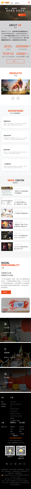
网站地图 (15, 484)
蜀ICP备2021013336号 (10, 479)
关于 (2, 3)
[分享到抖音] (11, 464)
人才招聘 (21, 434)
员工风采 (21, 429)
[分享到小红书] (20, 464)
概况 (6, 8)
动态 (11, 431)
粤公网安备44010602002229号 (10, 475)
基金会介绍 (4, 426)
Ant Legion (13, 401)
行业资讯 (12, 434)
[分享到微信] (7, 464)
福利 (20, 431)
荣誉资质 (23, 8)
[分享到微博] (15, 464)
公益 (11, 3)
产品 (7, 3)
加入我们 (22, 422)
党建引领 (12, 426)
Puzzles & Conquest (15, 413)
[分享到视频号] (24, 464)
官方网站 (23, 482)
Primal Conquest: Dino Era (15, 405)
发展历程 (14, 8)
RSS (20, 484)
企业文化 (21, 426)
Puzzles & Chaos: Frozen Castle (14, 410)
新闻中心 (17, 3)
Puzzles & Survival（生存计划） (15, 417)
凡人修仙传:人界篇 (14, 420)
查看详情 (5, 292)
